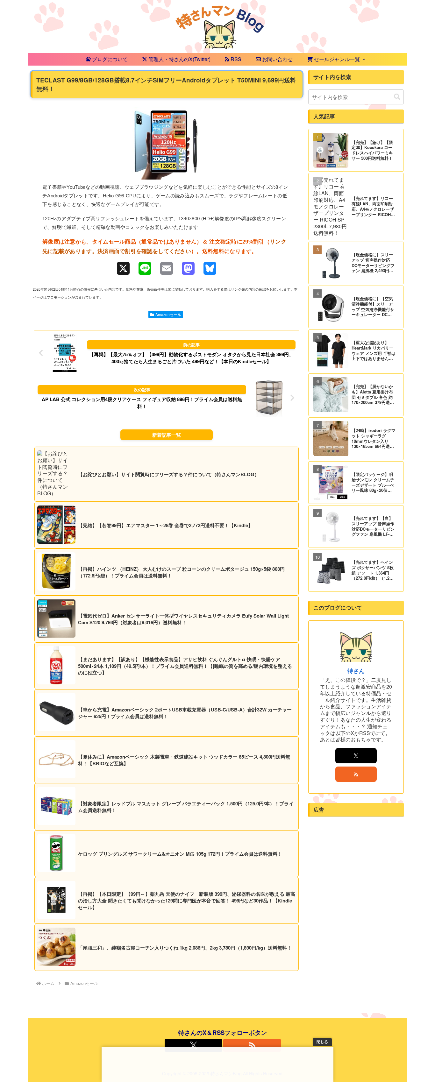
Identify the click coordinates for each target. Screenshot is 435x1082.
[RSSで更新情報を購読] (356, 774)
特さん (356, 671)
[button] (397, 97)
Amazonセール (168, 314)
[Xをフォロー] (356, 755)
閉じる (322, 1042)
